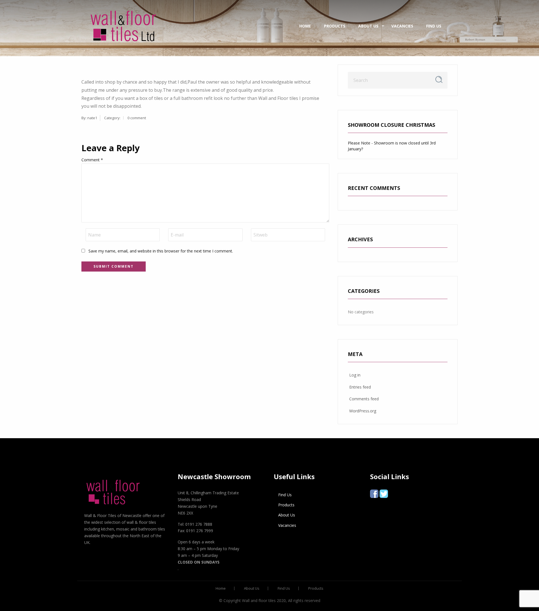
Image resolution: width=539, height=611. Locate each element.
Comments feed (364, 398)
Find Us (433, 26)
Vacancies (402, 26)
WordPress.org (362, 411)
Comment (92, 159)
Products (334, 26)
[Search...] (438, 79)
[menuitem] (123, 26)
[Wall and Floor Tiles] (123, 26)
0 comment (136, 117)
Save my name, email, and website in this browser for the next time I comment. (160, 251)
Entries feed (360, 387)
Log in (354, 375)
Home (305, 26)
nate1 (92, 117)
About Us (368, 26)
